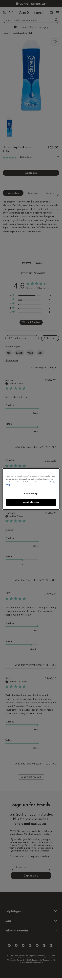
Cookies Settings (31, 493)
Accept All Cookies (31, 502)
